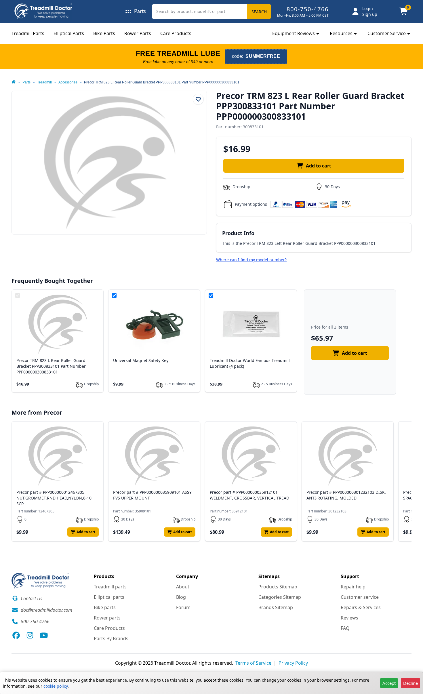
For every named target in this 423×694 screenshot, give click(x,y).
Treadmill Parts (28, 33)
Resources (341, 33)
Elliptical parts (109, 597)
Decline (410, 683)
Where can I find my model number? (251, 259)
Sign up (369, 14)
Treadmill (44, 82)
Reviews (349, 618)
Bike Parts (104, 33)
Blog (181, 597)
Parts (26, 82)
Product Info (238, 233)
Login (367, 8)
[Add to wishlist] (198, 99)
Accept (389, 683)
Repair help (353, 587)
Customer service (360, 597)
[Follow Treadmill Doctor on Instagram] (30, 635)
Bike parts (105, 607)
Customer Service (386, 33)
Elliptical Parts (69, 33)
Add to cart (318, 166)
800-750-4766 (308, 9)
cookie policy (55, 686)
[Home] (14, 82)
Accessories (67, 82)
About (182, 587)
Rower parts (107, 618)
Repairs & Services (361, 607)
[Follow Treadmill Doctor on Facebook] (16, 635)
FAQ (345, 628)
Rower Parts (137, 33)
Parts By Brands (111, 638)
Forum (183, 607)
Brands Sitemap (275, 607)
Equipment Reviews (293, 33)
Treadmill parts (110, 587)
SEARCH (259, 11)
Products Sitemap (277, 587)
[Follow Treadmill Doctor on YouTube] (43, 635)
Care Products (175, 33)
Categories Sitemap (279, 597)
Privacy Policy (293, 663)
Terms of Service (253, 663)
